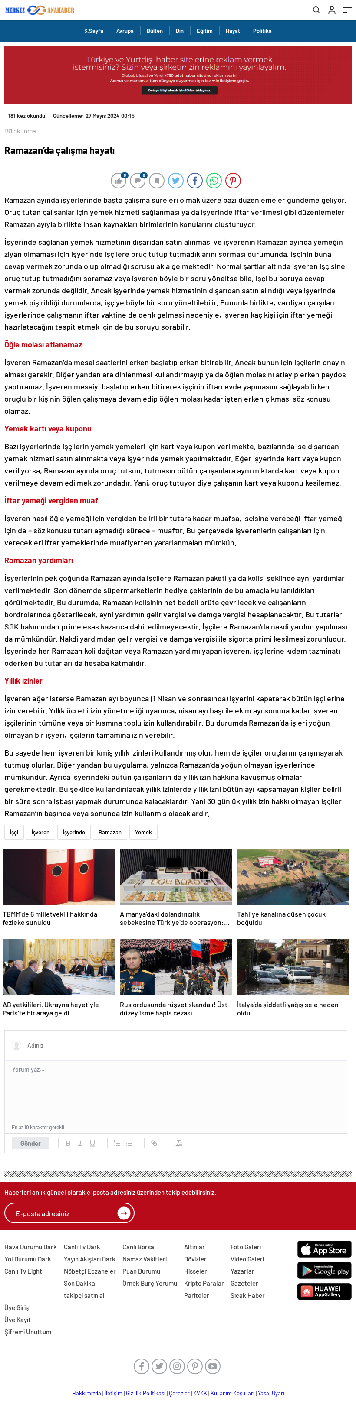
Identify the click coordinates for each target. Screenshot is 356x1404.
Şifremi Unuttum (27, 1332)
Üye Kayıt (17, 1319)
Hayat (233, 30)
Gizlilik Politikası (145, 1393)
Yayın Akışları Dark (89, 1259)
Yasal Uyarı (271, 1393)
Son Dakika (79, 1283)
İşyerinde (74, 832)
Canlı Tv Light (23, 1271)
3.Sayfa (93, 30)
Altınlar (194, 1247)
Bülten (155, 30)
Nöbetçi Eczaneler (90, 1271)
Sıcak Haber (248, 1295)
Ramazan (110, 832)
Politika (262, 30)
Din (180, 30)
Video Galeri (247, 1259)
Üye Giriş (16, 1307)
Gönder (30, 1143)
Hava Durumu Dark (30, 1247)
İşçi (14, 832)
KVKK (200, 1393)
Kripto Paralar (204, 1283)
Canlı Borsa (138, 1247)
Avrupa (125, 30)
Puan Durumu (141, 1271)
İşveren (40, 832)
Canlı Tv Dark (82, 1247)
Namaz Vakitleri (144, 1259)
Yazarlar (242, 1271)
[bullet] (129, 1143)
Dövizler (195, 1259)
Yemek (143, 832)
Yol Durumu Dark (27, 1259)
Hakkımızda (86, 1393)
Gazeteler (244, 1283)
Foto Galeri (246, 1247)
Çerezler (179, 1393)
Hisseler (195, 1271)
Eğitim (205, 30)
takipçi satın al (84, 1295)
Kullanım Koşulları (232, 1393)
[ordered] (117, 1143)
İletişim (113, 1393)
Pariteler (196, 1295)
